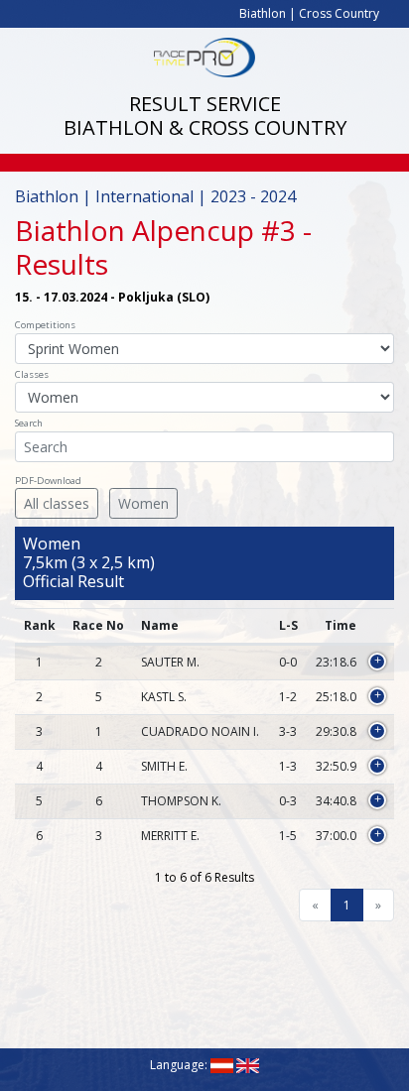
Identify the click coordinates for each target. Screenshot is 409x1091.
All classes (56, 503)
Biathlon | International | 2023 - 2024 (155, 196)
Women (143, 503)
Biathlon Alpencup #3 (155, 230)
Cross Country (339, 13)
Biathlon (262, 13)
